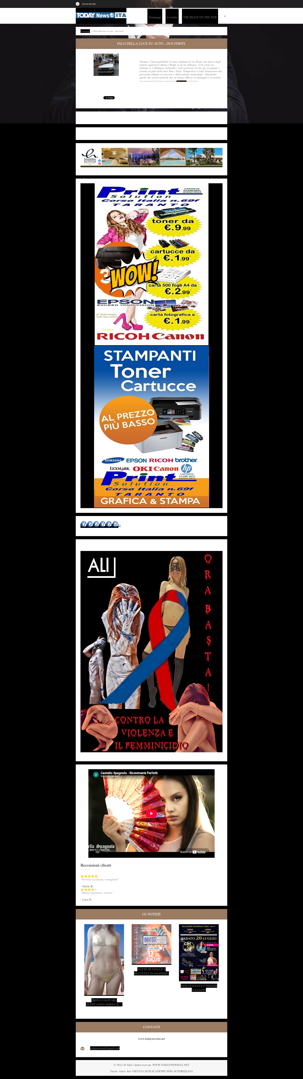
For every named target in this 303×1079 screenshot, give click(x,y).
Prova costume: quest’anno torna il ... (104, 1002)
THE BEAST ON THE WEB (200, 17)
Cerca (78, 4)
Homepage (155, 17)
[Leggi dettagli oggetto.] (104, 994)
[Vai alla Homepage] (101, 16)
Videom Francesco (181, 81)
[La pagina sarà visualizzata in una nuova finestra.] (106, 65)
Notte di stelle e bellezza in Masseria (151, 971)
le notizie (172, 17)
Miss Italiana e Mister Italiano (199, 988)
